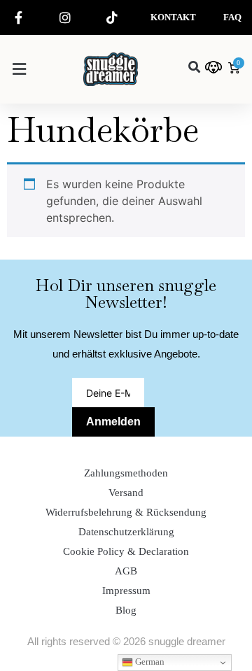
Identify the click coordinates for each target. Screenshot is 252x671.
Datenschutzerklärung (126, 531)
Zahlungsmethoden (126, 473)
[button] (19, 69)
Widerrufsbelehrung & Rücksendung (126, 512)
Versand (126, 492)
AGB (126, 571)
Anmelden (113, 422)
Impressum (126, 590)
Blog (125, 610)
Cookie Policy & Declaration (126, 551)
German (148, 661)
